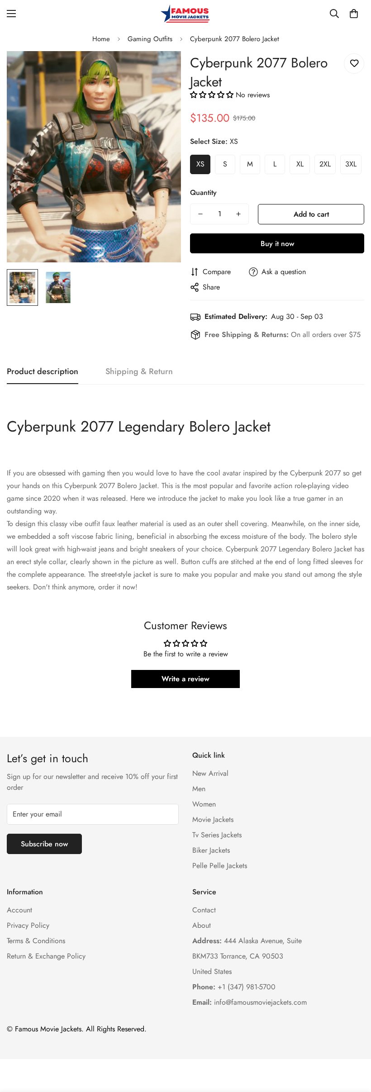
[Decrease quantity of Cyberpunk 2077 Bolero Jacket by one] (200, 214)
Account (19, 910)
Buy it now (277, 243)
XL (300, 164)
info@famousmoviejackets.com (249, 1002)
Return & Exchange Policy (46, 956)
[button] (353, 13)
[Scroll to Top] (353, 1042)
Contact (204, 910)
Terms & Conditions (36, 940)
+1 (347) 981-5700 (234, 987)
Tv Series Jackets (217, 835)
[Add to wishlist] (354, 63)
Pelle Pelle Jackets (219, 865)
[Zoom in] (162, 70)
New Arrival (210, 773)
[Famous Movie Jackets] (185, 13)
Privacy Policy (28, 925)
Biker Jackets (211, 850)
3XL (351, 164)
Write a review (185, 679)
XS (200, 164)
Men (198, 788)
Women (204, 804)
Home (101, 39)
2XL (325, 164)
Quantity (203, 192)
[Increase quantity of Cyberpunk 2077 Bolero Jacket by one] (238, 214)
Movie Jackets (212, 819)
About (201, 925)
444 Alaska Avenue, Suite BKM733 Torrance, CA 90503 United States (247, 956)
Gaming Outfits (150, 39)
